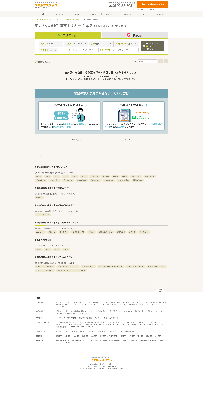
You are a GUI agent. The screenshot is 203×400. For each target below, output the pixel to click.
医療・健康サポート (116, 331)
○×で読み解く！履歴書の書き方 (67, 322)
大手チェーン (144, 232)
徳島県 (38, 249)
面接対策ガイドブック (116, 322)
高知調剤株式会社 (88, 266)
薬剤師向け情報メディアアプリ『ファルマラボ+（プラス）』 (75, 327)
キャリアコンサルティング (97, 331)
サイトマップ (156, 304)
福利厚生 (83, 331)
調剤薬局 (39, 197)
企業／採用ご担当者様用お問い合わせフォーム (72, 313)
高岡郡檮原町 (76, 19)
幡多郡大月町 (137, 180)
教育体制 (74, 331)
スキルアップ (60, 325)
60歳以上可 (121, 232)
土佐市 (65, 176)
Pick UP (58, 318)
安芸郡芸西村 (149, 176)
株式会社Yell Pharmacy (44, 266)
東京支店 (94, 336)
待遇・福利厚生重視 (85, 318)
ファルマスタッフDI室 (75, 325)
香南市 (115, 176)
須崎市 (74, 176)
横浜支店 (103, 336)
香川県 (47, 249)
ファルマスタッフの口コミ (77, 302)
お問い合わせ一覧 (62, 311)
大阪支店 (132, 336)
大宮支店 (76, 336)
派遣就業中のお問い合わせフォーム (83, 311)
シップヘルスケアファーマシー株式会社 (71, 270)
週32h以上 (52, 232)
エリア (69, 35)
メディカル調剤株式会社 (135, 266)
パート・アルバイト (42, 215)
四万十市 (106, 176)
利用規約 (132, 304)
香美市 (124, 176)
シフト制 (132, 232)
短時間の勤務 (114, 318)
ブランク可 (64, 232)
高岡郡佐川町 (81, 180)
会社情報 (104, 302)
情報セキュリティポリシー (65, 304)
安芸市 (47, 176)
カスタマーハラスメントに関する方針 (113, 304)
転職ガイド (130, 322)
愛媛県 (56, 249)
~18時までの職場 (78, 232)
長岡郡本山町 (40, 180)
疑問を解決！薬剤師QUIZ (94, 325)
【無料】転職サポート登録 (153, 4)
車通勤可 (91, 232)
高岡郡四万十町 (123, 180)
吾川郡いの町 (68, 180)
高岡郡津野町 (109, 180)
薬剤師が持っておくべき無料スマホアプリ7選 (147, 325)
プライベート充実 (100, 318)
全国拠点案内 (115, 302)
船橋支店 (85, 336)
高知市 (38, 176)
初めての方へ (60, 302)
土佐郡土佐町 (54, 180)
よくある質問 (127, 302)
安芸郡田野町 (136, 176)
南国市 (56, 176)
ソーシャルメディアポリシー (87, 304)
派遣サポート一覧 (62, 331)
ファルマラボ (141, 322)
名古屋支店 (113, 336)
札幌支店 (59, 336)
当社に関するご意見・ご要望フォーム (110, 311)
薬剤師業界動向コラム (112, 325)
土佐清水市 (94, 176)
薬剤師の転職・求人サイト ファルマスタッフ (48, 19)
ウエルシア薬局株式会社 (44, 270)
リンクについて (143, 304)
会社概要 (151, 9)
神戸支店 (140, 336)
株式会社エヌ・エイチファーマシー (111, 266)
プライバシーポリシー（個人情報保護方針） (149, 302)
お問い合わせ (163, 9)
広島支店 (149, 336)
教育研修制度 (130, 331)
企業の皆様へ (139, 9)
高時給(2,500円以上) (106, 232)
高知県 (67, 19)
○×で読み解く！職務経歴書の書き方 (93, 322)
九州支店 (158, 336)
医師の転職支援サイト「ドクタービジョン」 (70, 340)
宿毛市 (84, 176)
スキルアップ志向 (70, 318)
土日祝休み (40, 232)
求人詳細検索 (93, 302)
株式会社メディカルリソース (65, 343)
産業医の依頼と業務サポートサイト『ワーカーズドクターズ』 (108, 340)
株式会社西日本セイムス (156, 266)
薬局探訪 (126, 325)
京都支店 (123, 336)
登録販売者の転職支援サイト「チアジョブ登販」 (147, 340)
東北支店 (67, 336)
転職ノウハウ (153, 322)
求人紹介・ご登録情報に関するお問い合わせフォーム (144, 311)
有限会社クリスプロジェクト (68, 266)
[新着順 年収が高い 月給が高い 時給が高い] (147, 61)
